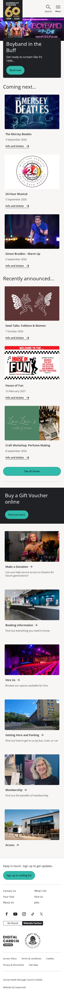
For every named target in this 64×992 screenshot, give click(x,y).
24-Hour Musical (16, 194)
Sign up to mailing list (19, 875)
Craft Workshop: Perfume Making (27, 445)
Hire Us (10, 680)
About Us (8, 902)
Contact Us (9, 891)
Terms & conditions (31, 958)
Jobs (36, 902)
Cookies (50, 958)
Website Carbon (32, 923)
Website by (14, 987)
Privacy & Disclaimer (13, 965)
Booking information (19, 625)
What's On (40, 891)
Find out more (16, 514)
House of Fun (14, 385)
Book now (15, 70)
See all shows (32, 471)
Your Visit (8, 896)
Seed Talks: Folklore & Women (25, 325)
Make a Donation (16, 567)
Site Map (33, 965)
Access (9, 845)
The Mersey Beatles (18, 134)
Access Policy (10, 958)
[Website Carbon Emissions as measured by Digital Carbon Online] (11, 940)
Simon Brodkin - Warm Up (22, 254)
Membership (13, 790)
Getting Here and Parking (22, 735)
